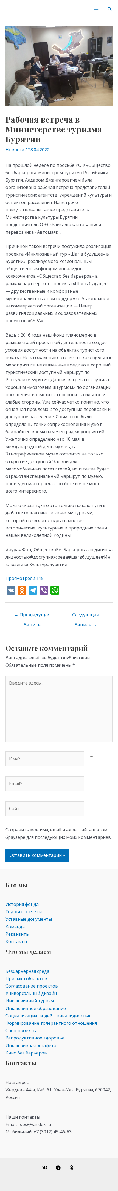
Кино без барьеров (26, 1053)
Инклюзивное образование (35, 1008)
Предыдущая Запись (32, 616)
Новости (14, 150)
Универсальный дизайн (31, 993)
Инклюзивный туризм (29, 1001)
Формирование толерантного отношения (51, 1023)
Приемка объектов (26, 979)
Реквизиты (17, 934)
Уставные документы (28, 919)
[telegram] (59, 1167)
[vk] (46, 1167)
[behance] (72, 1167)
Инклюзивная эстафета (30, 1045)
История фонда (22, 904)
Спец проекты (20, 1030)
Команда (15, 927)
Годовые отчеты (23, 912)
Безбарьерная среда (27, 971)
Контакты (16, 941)
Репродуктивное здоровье (34, 1038)
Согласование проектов (31, 986)
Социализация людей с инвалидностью (48, 1016)
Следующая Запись (85, 616)
